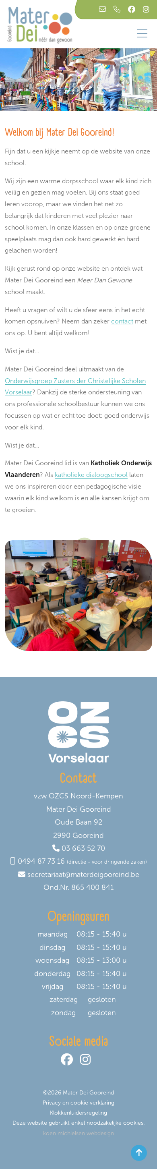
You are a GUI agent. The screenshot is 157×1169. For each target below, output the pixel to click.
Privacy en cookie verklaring (78, 1103)
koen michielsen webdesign (78, 1133)
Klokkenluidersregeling (78, 1113)
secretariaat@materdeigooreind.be (83, 875)
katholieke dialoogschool (91, 474)
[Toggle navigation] (142, 33)
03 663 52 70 (83, 848)
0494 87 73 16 (41, 861)
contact (122, 321)
